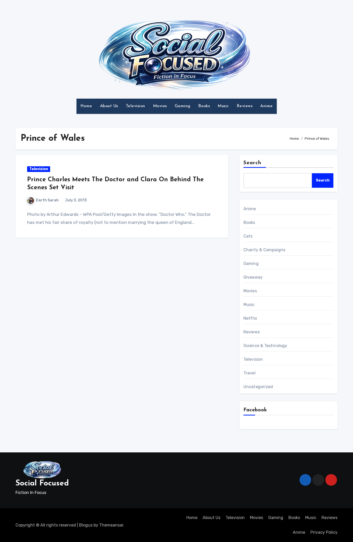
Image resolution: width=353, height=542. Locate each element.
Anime (266, 106)
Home (86, 106)
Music (223, 106)
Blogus (86, 525)
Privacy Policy (323, 532)
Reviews (245, 106)
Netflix (250, 318)
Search (252, 163)
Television (135, 106)
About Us (109, 106)
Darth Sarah (47, 200)
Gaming (182, 106)
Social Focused (42, 484)
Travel (249, 373)
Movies (160, 106)
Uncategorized (258, 386)
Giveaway (253, 277)
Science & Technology (265, 345)
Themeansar (111, 525)
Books (204, 106)
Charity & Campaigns (264, 249)
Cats (248, 236)
